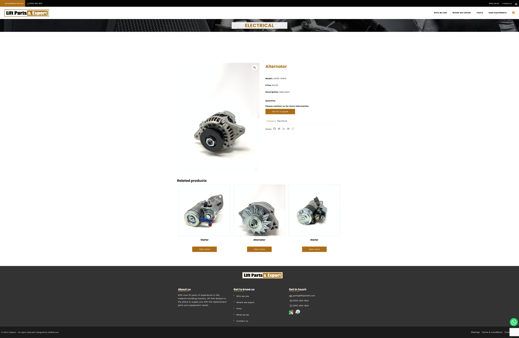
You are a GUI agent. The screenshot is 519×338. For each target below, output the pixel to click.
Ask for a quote (280, 111)
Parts (239, 308)
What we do (494, 3)
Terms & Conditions (492, 332)
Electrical (282, 121)
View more (204, 249)
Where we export (245, 302)
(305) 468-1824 (35, 3)
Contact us (507, 3)
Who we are (242, 296)
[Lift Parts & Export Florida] (26, 13)
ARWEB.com (53, 332)
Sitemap (475, 332)
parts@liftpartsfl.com (14, 3)
